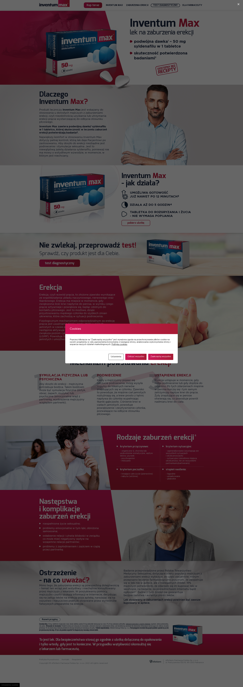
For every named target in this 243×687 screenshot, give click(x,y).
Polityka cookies (119, 344)
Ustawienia (116, 357)
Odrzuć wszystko (136, 357)
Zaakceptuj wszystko (160, 357)
